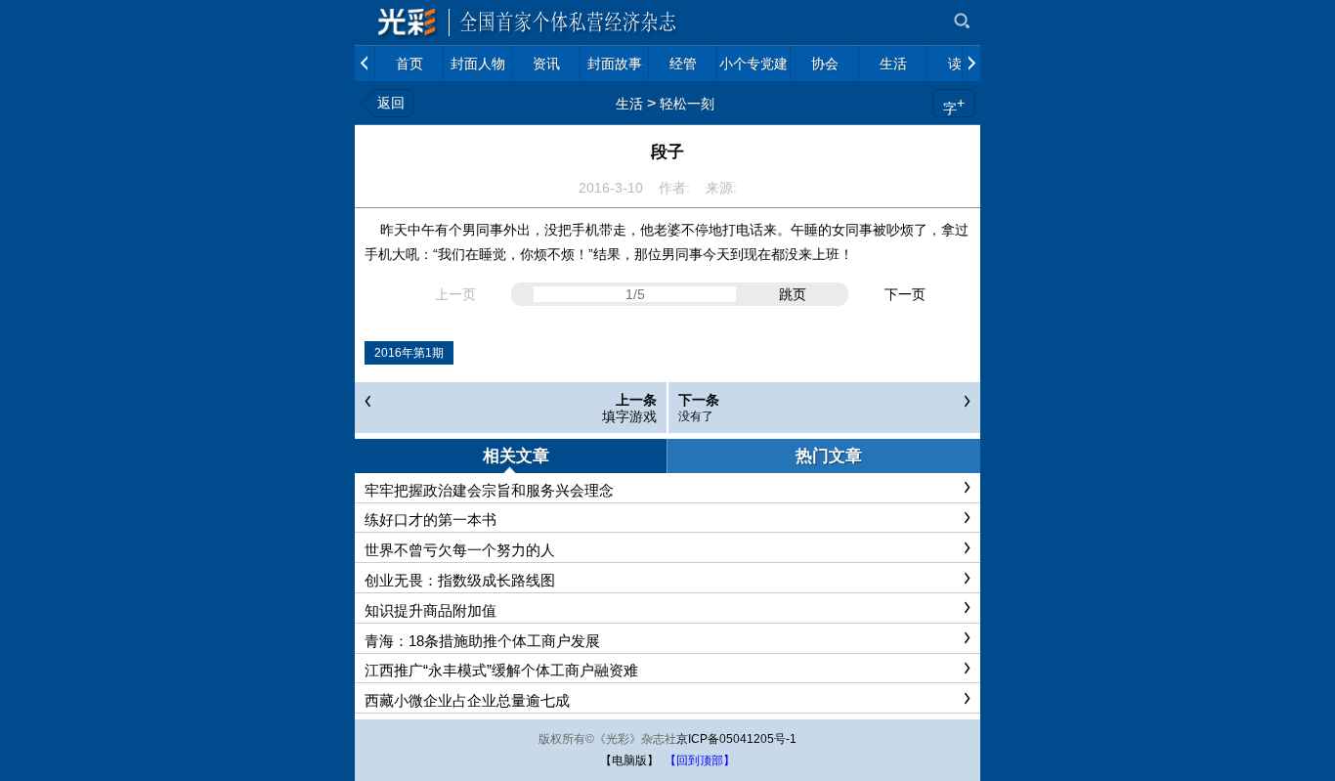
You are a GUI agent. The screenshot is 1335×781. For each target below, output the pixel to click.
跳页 (792, 294)
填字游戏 (629, 416)
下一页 (905, 294)
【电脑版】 (629, 760)
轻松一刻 (687, 103)
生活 (629, 103)
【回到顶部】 (700, 760)
